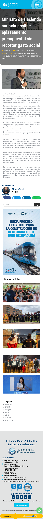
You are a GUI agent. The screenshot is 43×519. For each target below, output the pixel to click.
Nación (7, 412)
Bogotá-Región (9, 420)
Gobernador (8, 417)
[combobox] (18, 204)
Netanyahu (8, 410)
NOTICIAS (7, 407)
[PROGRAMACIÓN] (3, 516)
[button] (6, 197)
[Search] (37, 204)
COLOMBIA (10, 53)
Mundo (7, 415)
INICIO (4, 53)
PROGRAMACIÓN (7, 516)
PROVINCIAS (8, 404)
